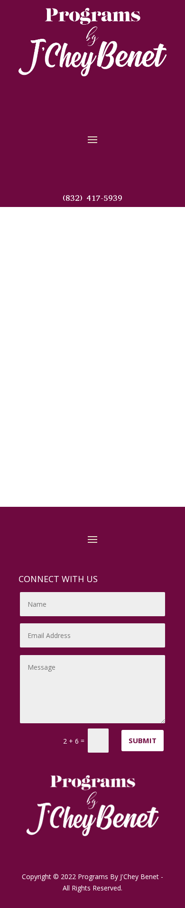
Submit (143, 740)
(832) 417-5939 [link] (92, 198)
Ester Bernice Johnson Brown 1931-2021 (91, 453)
